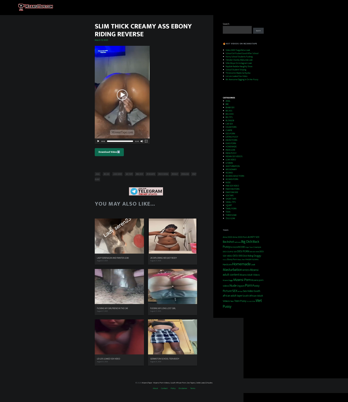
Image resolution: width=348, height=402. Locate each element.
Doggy (257, 255)
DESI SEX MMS (254, 251)
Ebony (225, 259)
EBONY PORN (231, 140)
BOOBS (241, 247)
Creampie (257, 247)
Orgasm (241, 286)
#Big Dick (139, 174)
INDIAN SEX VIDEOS (234, 156)
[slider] (120, 141)
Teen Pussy (240, 301)
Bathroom (237, 242)
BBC (227, 104)
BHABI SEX (230, 107)
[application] (122, 95)
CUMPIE (229, 130)
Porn (248, 285)
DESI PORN (230, 133)
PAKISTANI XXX (232, 192)
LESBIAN (229, 163)
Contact (164, 388)
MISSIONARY (231, 169)
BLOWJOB (230, 120)
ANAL (98, 174)
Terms (192, 388)
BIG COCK (230, 114)
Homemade (241, 264)
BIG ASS (106, 174)
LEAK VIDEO (117, 174)
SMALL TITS (231, 202)
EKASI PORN (231, 143)
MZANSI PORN (232, 179)
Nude (233, 285)
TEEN (228, 212)
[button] (122, 94)
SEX (234, 291)
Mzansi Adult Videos (250, 275)
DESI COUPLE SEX (230, 251)
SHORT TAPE (231, 199)
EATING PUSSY (232, 137)
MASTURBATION (233, 166)
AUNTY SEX (253, 237)
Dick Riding (248, 256)
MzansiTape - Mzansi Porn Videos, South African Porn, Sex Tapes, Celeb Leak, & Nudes (177, 382)
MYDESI (246, 270)
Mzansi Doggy (228, 280)
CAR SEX (229, 124)
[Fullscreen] (146, 141)
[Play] (98, 141)
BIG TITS (229, 117)
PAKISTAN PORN (232, 189)
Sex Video (248, 291)
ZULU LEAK (230, 218)
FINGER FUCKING (252, 259)
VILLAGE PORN (251, 301)
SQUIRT (229, 205)
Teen (232, 301)
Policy (173, 388)
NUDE (228, 182)
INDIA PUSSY (231, 153)
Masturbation (232, 270)
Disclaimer (183, 388)
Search (226, 24)
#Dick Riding (163, 174)
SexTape (240, 291)
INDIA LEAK (230, 150)
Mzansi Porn (242, 280)
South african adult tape (241, 293)
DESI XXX (238, 255)
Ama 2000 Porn (240, 237)
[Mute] (141, 141)
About (155, 388)
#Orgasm (185, 174)
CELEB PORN (231, 127)
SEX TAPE (129, 174)
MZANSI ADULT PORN (235, 176)
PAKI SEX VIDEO (232, 186)
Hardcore (227, 265)
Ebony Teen (241, 259)
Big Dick (246, 242)
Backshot (228, 241)
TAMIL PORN (231, 209)
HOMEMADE (231, 147)
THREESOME (231, 215)
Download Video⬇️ (109, 152)
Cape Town (249, 247)
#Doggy (175, 174)
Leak (253, 265)
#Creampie (150, 174)
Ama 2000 (227, 237)
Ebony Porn (232, 259)
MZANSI (229, 173)
